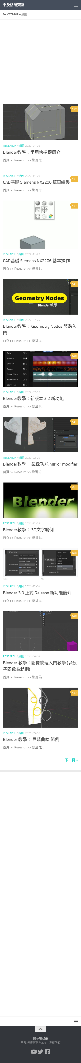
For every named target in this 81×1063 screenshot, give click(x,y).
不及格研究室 (13, 5)
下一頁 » (71, 760)
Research (9, 145)
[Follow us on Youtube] (33, 1052)
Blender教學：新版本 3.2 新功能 (33, 398)
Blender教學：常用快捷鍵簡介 (32, 152)
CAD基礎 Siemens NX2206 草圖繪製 (36, 182)
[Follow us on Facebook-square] (47, 1052)
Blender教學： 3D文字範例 (28, 529)
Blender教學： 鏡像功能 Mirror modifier (40, 464)
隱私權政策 (40, 1038)
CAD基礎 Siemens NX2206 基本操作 (36, 260)
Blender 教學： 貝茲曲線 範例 (31, 739)
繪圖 (21, 145)
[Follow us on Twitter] (40, 1052)
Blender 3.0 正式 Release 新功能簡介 (37, 592)
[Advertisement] (40, 63)
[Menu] (76, 5)
